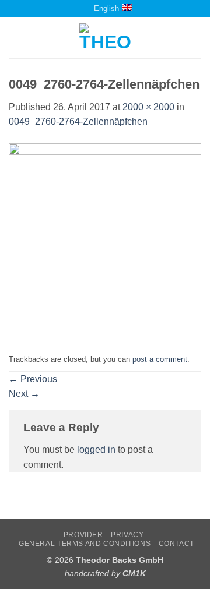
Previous (33, 379)
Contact (176, 543)
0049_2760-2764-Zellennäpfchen (78, 121)
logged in (96, 449)
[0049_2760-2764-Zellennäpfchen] (105, 239)
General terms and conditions (84, 543)
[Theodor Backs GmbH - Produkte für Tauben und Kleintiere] (105, 37)
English (106, 8)
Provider (83, 535)
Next (24, 393)
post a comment (159, 359)
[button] (16, 38)
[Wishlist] (71, 8)
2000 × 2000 (148, 107)
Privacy (127, 535)
